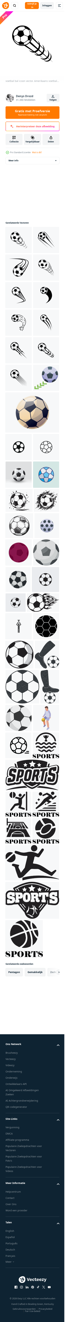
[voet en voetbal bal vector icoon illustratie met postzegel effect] (18, 986)
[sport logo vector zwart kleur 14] (19, 1224)
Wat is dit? (37, 152)
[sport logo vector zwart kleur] (32, 1169)
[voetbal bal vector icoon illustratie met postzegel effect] (22, 1018)
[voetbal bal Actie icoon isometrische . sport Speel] (19, 546)
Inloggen (47, 5)
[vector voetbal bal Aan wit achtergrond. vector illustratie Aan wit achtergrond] (45, 800)
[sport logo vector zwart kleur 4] (19, 1278)
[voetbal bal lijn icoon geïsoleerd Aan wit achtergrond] (19, 643)
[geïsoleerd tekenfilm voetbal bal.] (32, 581)
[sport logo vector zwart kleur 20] (19, 1139)
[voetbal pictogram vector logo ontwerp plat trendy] (19, 854)
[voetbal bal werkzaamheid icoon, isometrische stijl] (19, 1085)
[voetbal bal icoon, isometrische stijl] (18, 799)
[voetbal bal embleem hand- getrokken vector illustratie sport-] (19, 724)
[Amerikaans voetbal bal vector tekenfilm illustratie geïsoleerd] (19, 698)
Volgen (53, 99)
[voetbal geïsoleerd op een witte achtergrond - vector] (45, 826)
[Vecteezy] (5, 5)
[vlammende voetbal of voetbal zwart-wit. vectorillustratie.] (22, 877)
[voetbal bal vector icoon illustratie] (19, 901)
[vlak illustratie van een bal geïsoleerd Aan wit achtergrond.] (38, 1050)
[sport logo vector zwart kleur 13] (18, 1198)
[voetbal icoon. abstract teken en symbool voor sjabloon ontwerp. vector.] (18, 1112)
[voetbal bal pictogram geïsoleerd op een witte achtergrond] (19, 615)
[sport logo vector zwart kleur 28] (18, 1251)
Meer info (13, 163)
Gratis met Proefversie (32, 112)
